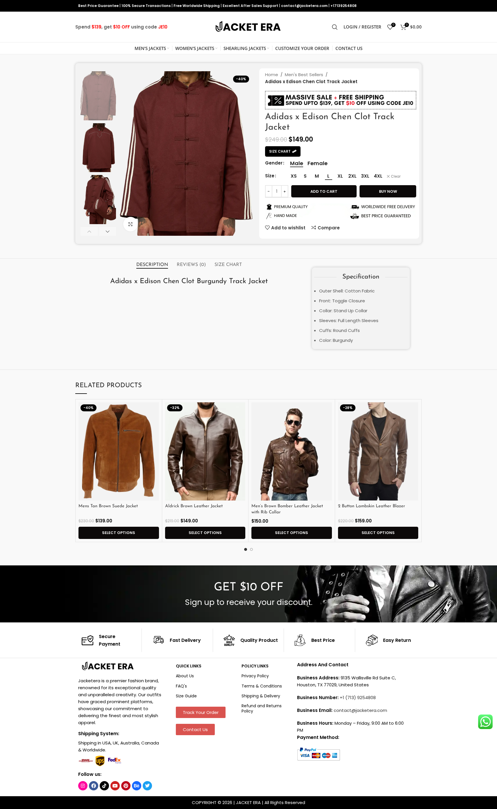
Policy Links (255, 666)
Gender (274, 163)
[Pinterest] (125, 785)
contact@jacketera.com (304, 5)
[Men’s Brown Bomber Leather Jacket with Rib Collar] (291, 451)
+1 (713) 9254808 (358, 697)
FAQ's (181, 686)
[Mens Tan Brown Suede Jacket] (118, 451)
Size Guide (186, 696)
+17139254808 (343, 5)
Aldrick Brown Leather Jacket (194, 506)
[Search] (335, 27)
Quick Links (188, 666)
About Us (185, 676)
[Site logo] (248, 27)
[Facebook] (93, 785)
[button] (89, 231)
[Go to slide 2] (251, 549)
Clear (396, 176)
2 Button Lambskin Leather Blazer (371, 506)
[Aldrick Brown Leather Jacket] (205, 451)
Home (271, 75)
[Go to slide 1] (245, 549)
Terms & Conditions (262, 686)
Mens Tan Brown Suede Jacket (108, 506)
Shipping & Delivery (261, 696)
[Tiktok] (104, 785)
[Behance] (136, 785)
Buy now (388, 191)
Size (269, 176)
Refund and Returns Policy (262, 708)
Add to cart (323, 191)
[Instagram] (82, 785)
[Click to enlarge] (130, 224)
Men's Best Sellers (304, 75)
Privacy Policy (255, 676)
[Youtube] (115, 785)
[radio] (296, 163)
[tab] (152, 265)
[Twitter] (147, 785)
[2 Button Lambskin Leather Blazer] (378, 451)
